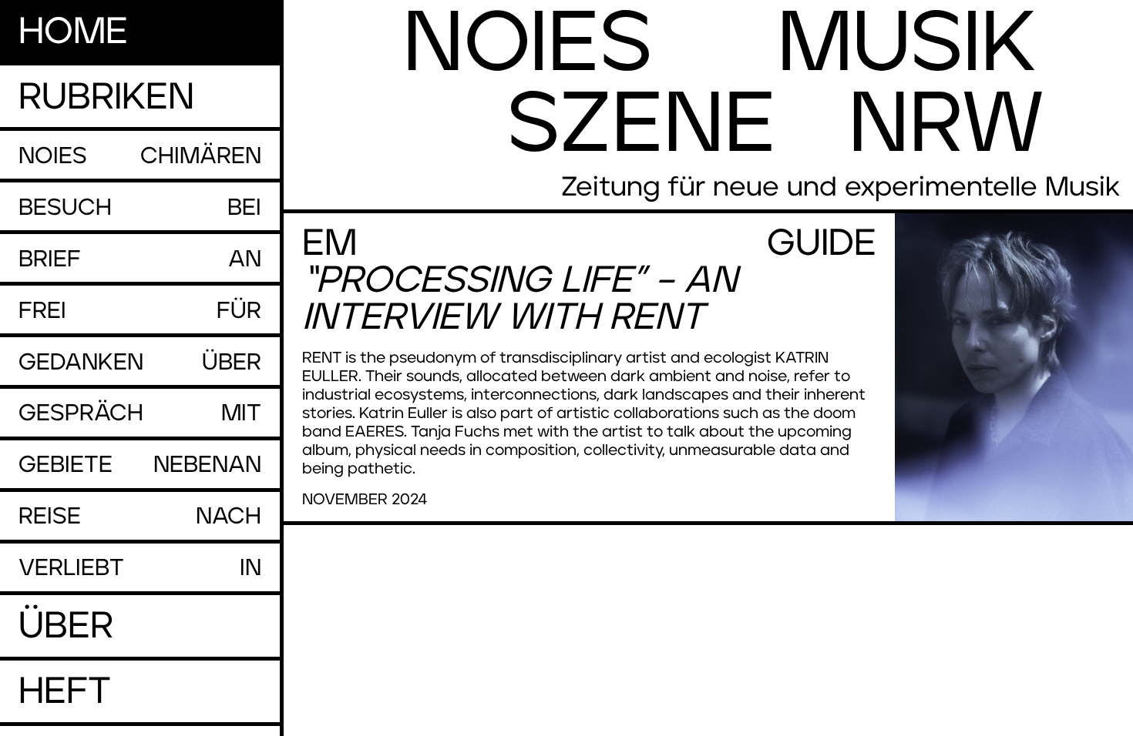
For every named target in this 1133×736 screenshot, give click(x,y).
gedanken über (139, 362)
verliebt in (139, 568)
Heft (64, 692)
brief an (139, 259)
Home (73, 32)
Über (65, 626)
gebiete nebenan (139, 465)
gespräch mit (139, 413)
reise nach (139, 516)
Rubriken (106, 97)
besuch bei (139, 207)
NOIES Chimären (139, 156)
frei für (139, 311)
